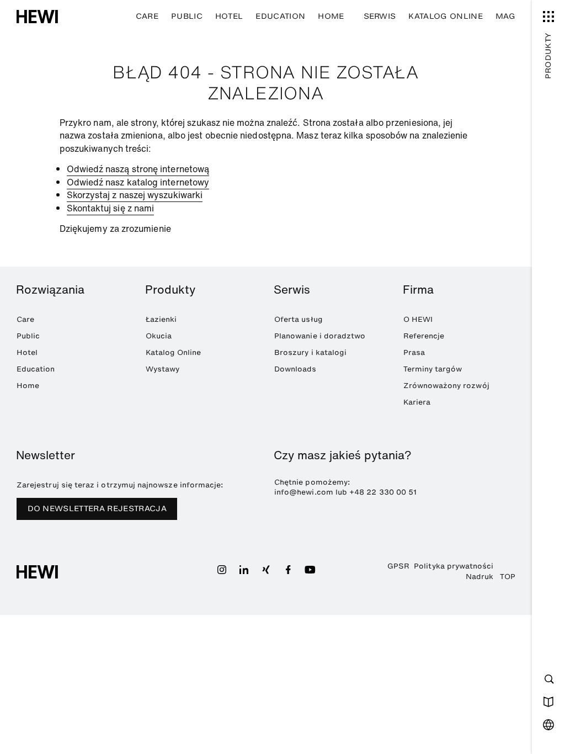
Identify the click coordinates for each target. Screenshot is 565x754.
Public (186, 16)
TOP (507, 576)
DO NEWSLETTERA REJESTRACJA (97, 508)
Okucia (159, 336)
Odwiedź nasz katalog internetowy (138, 182)
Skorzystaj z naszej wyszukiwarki (135, 194)
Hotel (229, 16)
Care (147, 16)
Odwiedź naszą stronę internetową (138, 169)
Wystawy (162, 369)
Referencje (424, 336)
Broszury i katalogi (310, 352)
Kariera (416, 402)
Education (280, 16)
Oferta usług (298, 319)
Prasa (414, 352)
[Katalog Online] (548, 701)
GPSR (398, 566)
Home (331, 16)
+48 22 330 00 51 (383, 492)
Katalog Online (445, 16)
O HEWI (418, 319)
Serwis (380, 16)
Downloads (295, 369)
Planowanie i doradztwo (319, 336)
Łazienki (161, 319)
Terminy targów (432, 369)
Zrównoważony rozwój (446, 385)
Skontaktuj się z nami (110, 208)
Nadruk (479, 576)
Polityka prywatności (453, 566)
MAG (505, 16)
